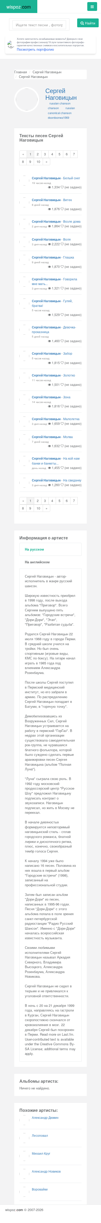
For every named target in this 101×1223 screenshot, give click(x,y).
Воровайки (40, 1189)
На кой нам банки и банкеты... (56, 460)
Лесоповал (40, 1135)
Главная (20, 71)
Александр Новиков (46, 1171)
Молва (68, 436)
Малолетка (71, 419)
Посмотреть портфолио (35, 49)
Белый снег (71, 178)
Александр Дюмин (45, 1117)
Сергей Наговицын (47, 71)
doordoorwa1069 (58, 117)
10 (38, 161)
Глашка (68, 257)
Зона (66, 397)
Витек (67, 199)
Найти (89, 22)
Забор (67, 353)
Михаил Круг (41, 1153)
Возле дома (72, 221)
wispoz (18, 6)
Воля (67, 239)
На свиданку (72, 480)
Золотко (69, 375)
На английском (37, 561)
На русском (34, 549)
